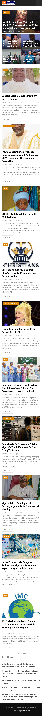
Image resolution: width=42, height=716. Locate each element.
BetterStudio (26, 711)
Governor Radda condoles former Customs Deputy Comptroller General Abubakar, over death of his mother (20, 673)
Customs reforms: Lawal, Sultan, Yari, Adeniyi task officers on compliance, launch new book (19, 388)
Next (24, 653)
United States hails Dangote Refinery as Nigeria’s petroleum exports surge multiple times (19, 565)
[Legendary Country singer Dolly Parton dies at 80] (21, 313)
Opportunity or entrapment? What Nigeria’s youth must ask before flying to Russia (20, 447)
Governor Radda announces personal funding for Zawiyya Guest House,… (30, 61)
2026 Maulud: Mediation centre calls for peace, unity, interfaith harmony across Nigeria (19, 624)
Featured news (8, 418)
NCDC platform (8, 126)
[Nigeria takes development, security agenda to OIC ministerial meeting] (21, 487)
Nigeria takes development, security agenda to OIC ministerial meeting (20, 506)
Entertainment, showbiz (11, 303)
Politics (6, 12)
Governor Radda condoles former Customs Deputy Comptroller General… (10, 46)
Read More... (7, 119)
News (5, 70)
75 (18, 653)
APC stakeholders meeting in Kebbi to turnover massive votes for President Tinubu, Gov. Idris (20, 25)
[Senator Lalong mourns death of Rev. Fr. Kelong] (21, 80)
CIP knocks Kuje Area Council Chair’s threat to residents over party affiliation (19, 273)
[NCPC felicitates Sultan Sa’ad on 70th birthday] (21, 198)
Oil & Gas (6, 536)
